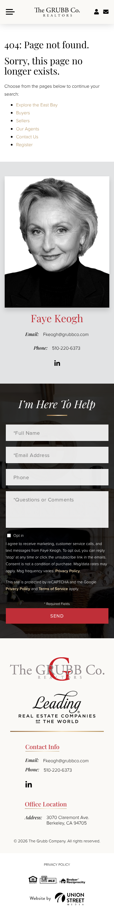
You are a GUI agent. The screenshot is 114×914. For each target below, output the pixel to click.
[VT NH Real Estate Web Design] (57, 899)
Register (24, 144)
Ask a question (105, 12)
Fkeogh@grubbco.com (66, 334)
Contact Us (27, 136)
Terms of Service (53, 588)
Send (57, 616)
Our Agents (27, 128)
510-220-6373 (66, 348)
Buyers (23, 112)
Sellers (23, 120)
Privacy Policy (67, 571)
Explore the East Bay (37, 104)
